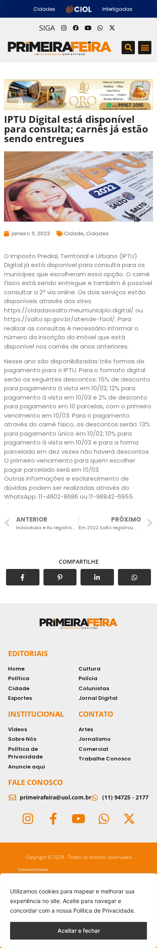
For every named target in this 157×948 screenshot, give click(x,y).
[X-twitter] (112, 28)
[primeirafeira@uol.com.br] (12, 797)
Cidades (97, 233)
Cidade (74, 233)
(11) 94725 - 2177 (125, 797)
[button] (128, 47)
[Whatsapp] (100, 28)
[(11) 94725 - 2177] (95, 797)
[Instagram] (64, 28)
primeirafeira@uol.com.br (55, 797)
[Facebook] (76, 28)
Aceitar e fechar (79, 930)
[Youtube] (88, 28)
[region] (78, 910)
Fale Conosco (35, 782)
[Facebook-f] (53, 818)
